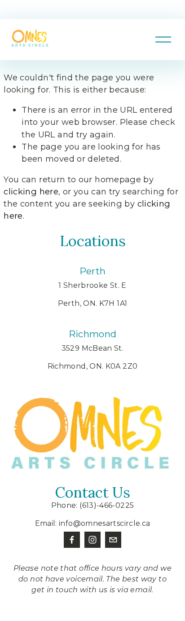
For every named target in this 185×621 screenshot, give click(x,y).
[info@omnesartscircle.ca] (113, 540)
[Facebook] (72, 540)
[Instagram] (92, 540)
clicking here (31, 191)
